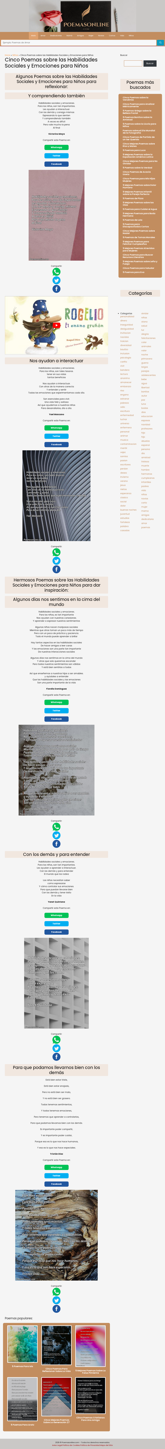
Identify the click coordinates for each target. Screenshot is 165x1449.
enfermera (126, 427)
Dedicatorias (56, 35)
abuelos (145, 441)
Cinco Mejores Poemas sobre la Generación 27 (56, 1421)
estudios (124, 518)
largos (144, 367)
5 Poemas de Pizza (133, 198)
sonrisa (124, 456)
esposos (145, 420)
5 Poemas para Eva (133, 272)
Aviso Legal (57, 1445)
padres (145, 486)
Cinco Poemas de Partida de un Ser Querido (139, 138)
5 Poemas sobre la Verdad (137, 167)
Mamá (69, 35)
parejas (145, 371)
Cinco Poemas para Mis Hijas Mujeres (139, 179)
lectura (124, 374)
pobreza (124, 402)
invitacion (125, 333)
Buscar (123, 55)
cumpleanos (147, 478)
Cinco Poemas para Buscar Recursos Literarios (138, 256)
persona (145, 449)
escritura (125, 411)
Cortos (112, 35)
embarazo (125, 386)
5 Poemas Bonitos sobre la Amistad (137, 118)
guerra (144, 362)
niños (15, 55)
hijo (143, 436)
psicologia (125, 357)
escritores (125, 464)
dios (143, 412)
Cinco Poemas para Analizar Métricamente (139, 105)
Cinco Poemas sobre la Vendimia (135, 98)
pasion (123, 460)
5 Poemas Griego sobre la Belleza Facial (137, 112)
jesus (123, 485)
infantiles (146, 482)
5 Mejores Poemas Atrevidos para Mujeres (138, 249)
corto (144, 502)
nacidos (124, 337)
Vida (122, 35)
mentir (123, 448)
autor (144, 395)
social (123, 501)
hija (143, 432)
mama (145, 510)
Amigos (80, 35)
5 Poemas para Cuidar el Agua (140, 209)
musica (124, 439)
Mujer (91, 35)
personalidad (127, 316)
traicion (124, 341)
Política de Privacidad (90, 1445)
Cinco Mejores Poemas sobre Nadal (139, 232)
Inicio (33, 35)
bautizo (124, 349)
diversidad (125, 345)
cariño (123, 361)
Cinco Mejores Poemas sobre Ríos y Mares (139, 145)
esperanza (125, 493)
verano (124, 481)
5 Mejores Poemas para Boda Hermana (139, 214)
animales (146, 346)
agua (144, 383)
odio (122, 407)
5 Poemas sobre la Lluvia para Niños (139, 125)
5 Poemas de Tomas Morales (139, 237)
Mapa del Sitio (106, 1445)
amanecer (125, 382)
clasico (124, 497)
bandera (124, 370)
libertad (145, 387)
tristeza (145, 461)
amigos (145, 515)
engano (124, 394)
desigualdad (127, 328)
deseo (123, 472)
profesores (146, 428)
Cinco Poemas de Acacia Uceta (137, 173)
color (144, 342)
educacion (147, 416)
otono (144, 321)
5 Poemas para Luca (134, 150)
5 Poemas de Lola (132, 219)
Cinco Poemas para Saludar (138, 268)
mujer (144, 506)
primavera (146, 358)
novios (144, 498)
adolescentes (148, 375)
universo (124, 423)
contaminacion (128, 444)
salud (144, 325)
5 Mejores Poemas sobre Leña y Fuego (140, 262)
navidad (145, 424)
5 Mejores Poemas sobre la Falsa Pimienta (90, 1371)
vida (143, 490)
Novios (101, 35)
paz (143, 399)
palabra (124, 526)
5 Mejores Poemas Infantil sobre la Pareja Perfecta (137, 193)
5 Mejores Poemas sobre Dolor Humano (139, 186)
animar (124, 435)
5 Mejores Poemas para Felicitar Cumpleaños (136, 242)
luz (142, 329)
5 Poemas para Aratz (22, 1425)
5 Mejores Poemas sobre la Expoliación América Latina (138, 155)
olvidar (144, 313)
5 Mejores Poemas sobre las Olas (138, 203)
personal (124, 431)
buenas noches (128, 509)
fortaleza (125, 522)
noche (144, 354)
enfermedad (127, 415)
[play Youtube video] (56, 325)
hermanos (146, 473)
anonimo (125, 378)
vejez (123, 452)
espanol (145, 445)
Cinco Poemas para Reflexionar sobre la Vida (56, 1370)
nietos (123, 489)
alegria (145, 334)
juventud (125, 514)
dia (143, 453)
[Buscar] (160, 43)
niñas (144, 317)
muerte (145, 465)
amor (144, 523)
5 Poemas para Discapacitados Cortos (136, 225)
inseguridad (126, 324)
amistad (145, 457)
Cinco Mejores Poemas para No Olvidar (140, 162)
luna (143, 404)
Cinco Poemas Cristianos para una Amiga (90, 1418)
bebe (144, 379)
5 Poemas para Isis (22, 1366)
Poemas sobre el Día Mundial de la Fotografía (139, 131)
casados (124, 530)
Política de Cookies (71, 1445)
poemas (145, 527)
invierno (124, 476)
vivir (122, 365)
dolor (123, 505)
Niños (131, 35)
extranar (124, 398)
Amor (43, 35)
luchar (123, 419)
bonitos (145, 391)
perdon (124, 468)
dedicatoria (147, 519)
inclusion (124, 353)
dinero (123, 320)
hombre (145, 469)
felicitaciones (148, 338)
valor (144, 350)
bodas (144, 408)
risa (122, 390)
